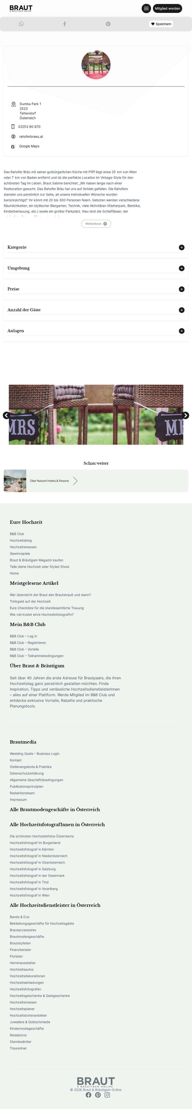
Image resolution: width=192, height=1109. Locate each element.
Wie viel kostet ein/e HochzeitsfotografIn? (42, 614)
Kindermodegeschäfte (27, 1028)
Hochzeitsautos (21, 969)
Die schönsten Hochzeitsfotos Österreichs (42, 836)
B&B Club (17, 534)
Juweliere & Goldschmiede (30, 1022)
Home (14, 573)
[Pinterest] (98, 1095)
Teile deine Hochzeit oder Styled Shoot (39, 566)
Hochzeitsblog (21, 540)
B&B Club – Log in (23, 636)
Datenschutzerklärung (27, 773)
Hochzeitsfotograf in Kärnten (32, 849)
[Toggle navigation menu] (146, 8)
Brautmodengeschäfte (27, 936)
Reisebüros (18, 1035)
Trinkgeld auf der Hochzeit (30, 601)
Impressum (18, 799)
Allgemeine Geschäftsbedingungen (36, 780)
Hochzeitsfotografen (25, 989)
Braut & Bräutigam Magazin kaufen (36, 560)
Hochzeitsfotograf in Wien (29, 895)
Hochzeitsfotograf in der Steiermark (37, 875)
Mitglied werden (167, 8)
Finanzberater (20, 949)
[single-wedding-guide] (21, 8)
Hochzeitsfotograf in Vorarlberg (34, 888)
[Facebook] (88, 1095)
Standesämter (20, 1041)
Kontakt (16, 760)
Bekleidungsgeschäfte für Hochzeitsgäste (42, 923)
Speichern (163, 24)
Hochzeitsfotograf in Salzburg (33, 869)
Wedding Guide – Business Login (34, 753)
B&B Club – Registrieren (28, 642)
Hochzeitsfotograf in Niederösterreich (38, 856)
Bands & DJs (19, 917)
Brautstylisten (20, 943)
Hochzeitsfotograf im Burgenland (35, 842)
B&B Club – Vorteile (24, 649)
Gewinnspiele (20, 553)
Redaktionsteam (22, 793)
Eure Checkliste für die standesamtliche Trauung (47, 608)
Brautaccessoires (23, 930)
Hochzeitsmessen (23, 547)
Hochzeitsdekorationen (27, 976)
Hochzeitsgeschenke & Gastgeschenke (40, 995)
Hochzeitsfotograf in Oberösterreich (37, 862)
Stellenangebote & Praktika (31, 766)
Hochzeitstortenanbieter (28, 1015)
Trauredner (18, 1048)
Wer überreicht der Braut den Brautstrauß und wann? (50, 594)
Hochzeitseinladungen (27, 982)
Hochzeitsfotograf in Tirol (29, 882)
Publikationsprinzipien (26, 786)
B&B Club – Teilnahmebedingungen (36, 655)
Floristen (16, 956)
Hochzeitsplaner (22, 1008)
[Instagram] (107, 1095)
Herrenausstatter (23, 963)
